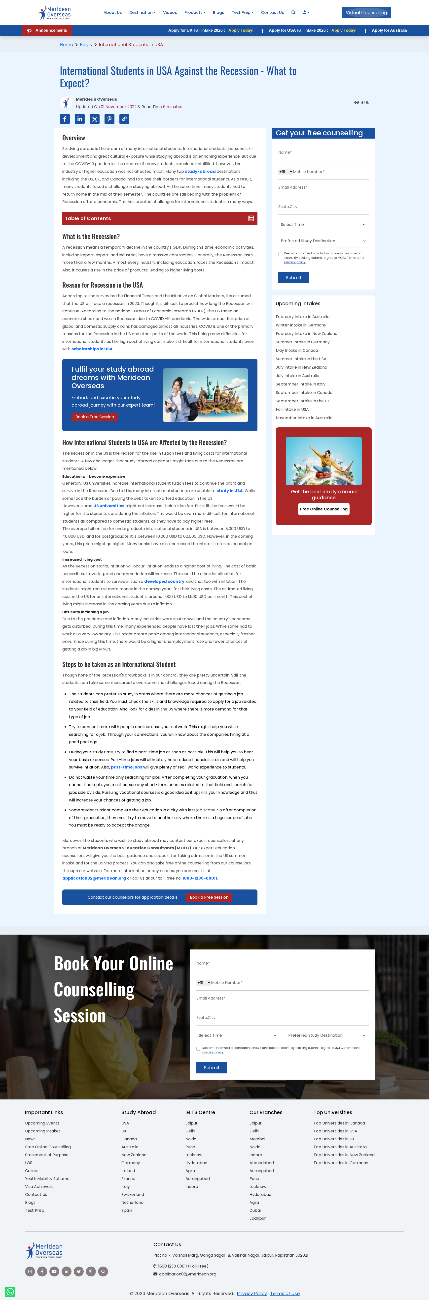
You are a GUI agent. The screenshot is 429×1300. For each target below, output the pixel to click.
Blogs (218, 12)
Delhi (190, 1131)
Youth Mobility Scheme (47, 1179)
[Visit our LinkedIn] (67, 1271)
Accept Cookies (273, 1292)
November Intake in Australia (304, 418)
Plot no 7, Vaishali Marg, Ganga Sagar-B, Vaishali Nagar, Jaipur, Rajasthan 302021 (230, 1255)
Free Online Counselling (324, 509)
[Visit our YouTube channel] (54, 1271)
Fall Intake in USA (292, 409)
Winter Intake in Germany (301, 325)
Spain (126, 1210)
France (128, 1179)
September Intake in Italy (300, 384)
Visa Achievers (39, 1186)
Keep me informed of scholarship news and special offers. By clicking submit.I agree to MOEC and (324, 257)
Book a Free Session (94, 417)
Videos (170, 12)
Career (32, 1171)
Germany (130, 1163)
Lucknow (193, 1155)
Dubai (255, 1210)
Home (66, 44)
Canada (129, 1139)
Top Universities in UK (334, 1139)
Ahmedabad (262, 1163)
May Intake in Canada (297, 350)
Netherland (132, 1202)
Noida (190, 1139)
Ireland (128, 1171)
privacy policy (295, 262)
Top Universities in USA (335, 1131)
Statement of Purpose (47, 1155)
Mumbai (257, 1139)
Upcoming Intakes (43, 1131)
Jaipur (191, 1123)
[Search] (293, 12)
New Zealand (133, 1155)
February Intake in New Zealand (306, 333)
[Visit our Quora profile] (103, 1271)
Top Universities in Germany (341, 1163)
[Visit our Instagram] (30, 1271)
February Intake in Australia (302, 317)
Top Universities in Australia (340, 1147)
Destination (141, 12)
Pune (190, 1147)
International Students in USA (131, 44)
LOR (29, 1163)
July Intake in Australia (297, 376)
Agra (190, 1171)
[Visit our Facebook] (42, 1271)
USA (125, 1123)
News (30, 1139)
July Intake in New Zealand (301, 367)
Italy (125, 1186)
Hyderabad (196, 1163)
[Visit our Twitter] (79, 1271)
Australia (130, 1147)
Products (193, 12)
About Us (113, 12)
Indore (191, 1186)
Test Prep (241, 12)
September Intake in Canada (304, 392)
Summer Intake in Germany (303, 342)
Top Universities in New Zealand (344, 1155)
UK (124, 1131)
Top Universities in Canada (339, 1123)
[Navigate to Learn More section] (304, 13)
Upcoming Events (42, 1123)
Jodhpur (258, 1218)
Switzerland (132, 1194)
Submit (293, 277)
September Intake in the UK (303, 401)
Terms (352, 258)
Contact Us (272, 12)
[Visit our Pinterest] (91, 1271)
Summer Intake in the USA (301, 359)
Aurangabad (197, 1179)
